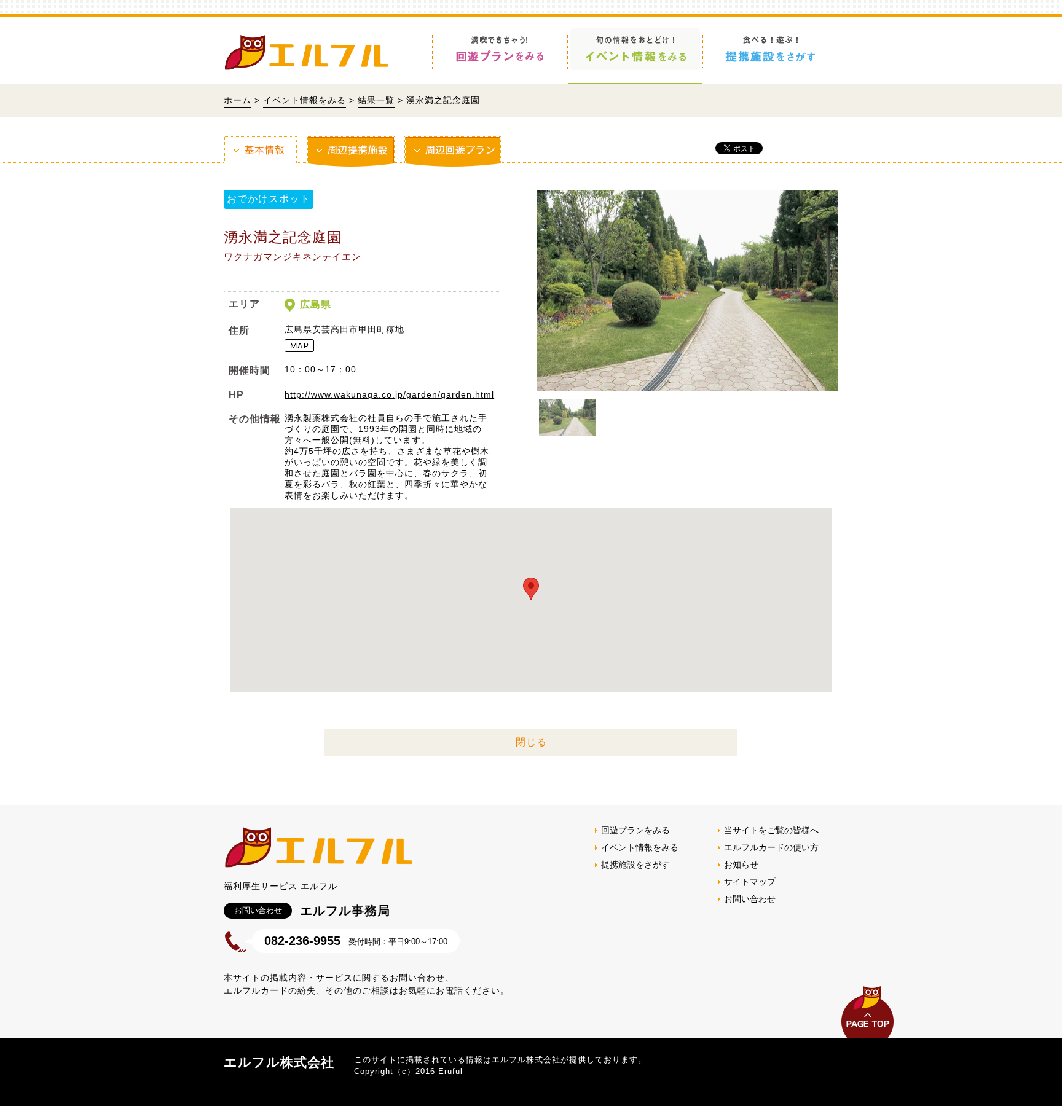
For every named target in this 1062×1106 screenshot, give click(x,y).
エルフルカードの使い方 (771, 847)
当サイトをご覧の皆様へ (771, 830)
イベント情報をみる (304, 100)
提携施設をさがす (635, 864)
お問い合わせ (750, 899)
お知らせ (741, 864)
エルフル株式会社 (279, 1062)
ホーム (237, 100)
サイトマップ (750, 882)
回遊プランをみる (635, 830)
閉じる (531, 742)
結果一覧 (376, 100)
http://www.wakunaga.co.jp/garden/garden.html (389, 394)
